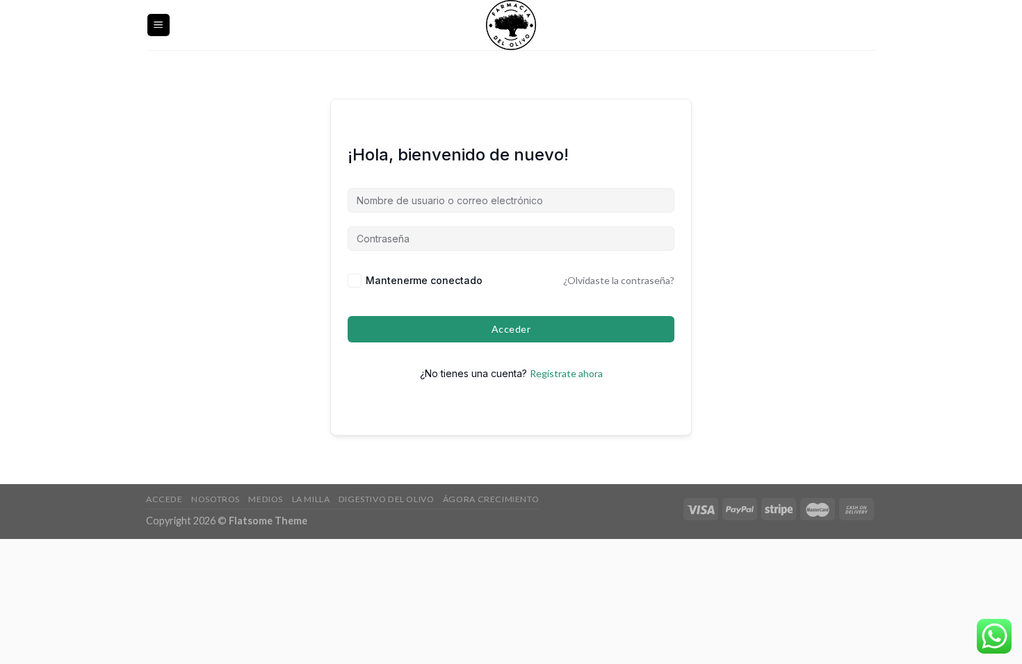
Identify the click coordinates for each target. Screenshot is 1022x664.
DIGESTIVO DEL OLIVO (387, 499)
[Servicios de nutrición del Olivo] (511, 25)
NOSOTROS (215, 499)
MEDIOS (265, 499)
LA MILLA (311, 499)
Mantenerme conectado (424, 280)
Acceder (511, 329)
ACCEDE (164, 499)
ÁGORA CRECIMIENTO (491, 499)
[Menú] (158, 25)
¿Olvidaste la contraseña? (618, 280)
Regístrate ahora (566, 373)
